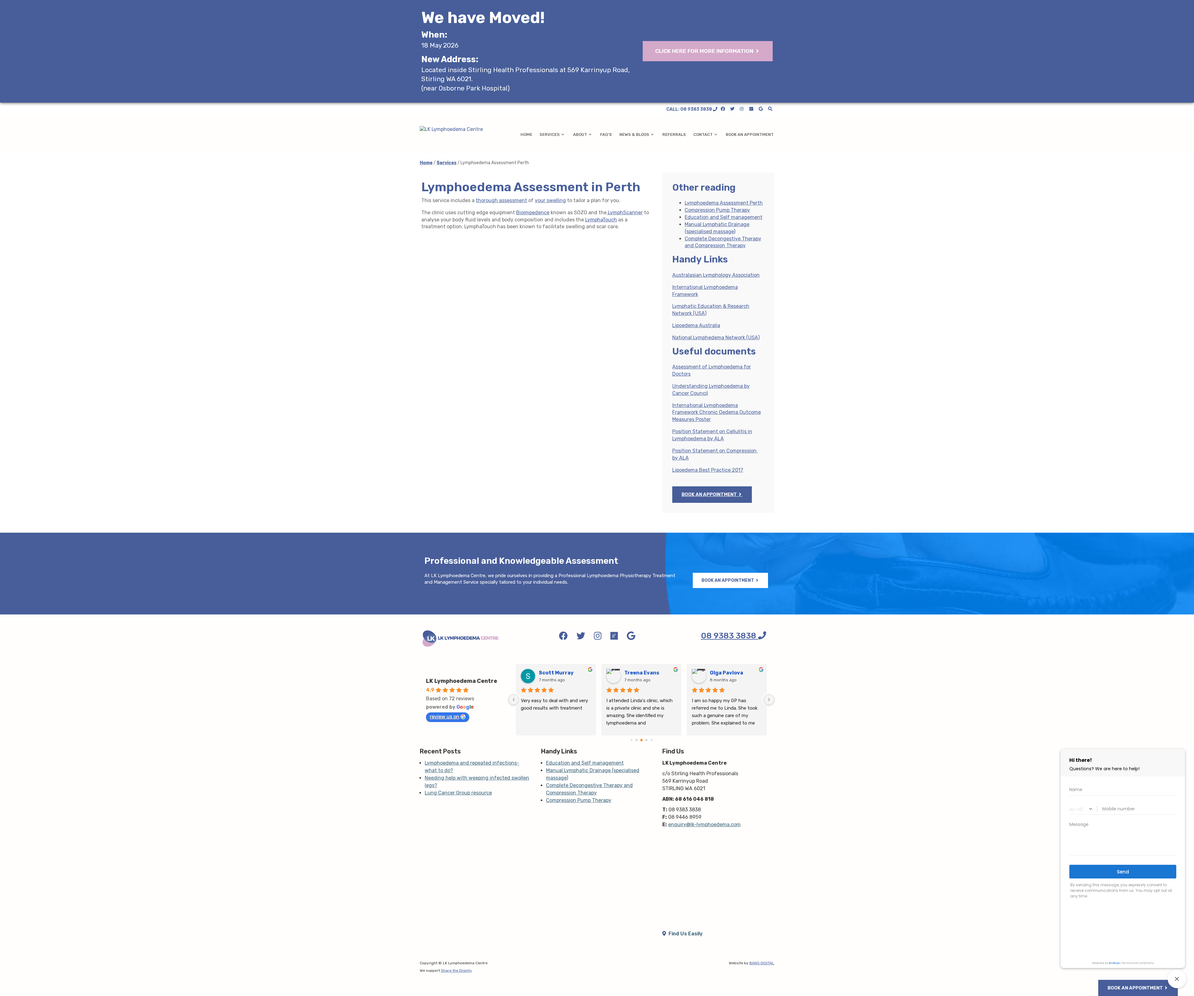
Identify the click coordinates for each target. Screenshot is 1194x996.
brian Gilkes (639, 673)
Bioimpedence (532, 212)
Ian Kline (550, 673)
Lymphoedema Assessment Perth (724, 203)
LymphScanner (625, 212)
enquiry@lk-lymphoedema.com (704, 824)
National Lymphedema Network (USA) (716, 337)
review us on (444, 717)
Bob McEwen (725, 673)
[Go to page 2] (636, 740)
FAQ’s (606, 134)
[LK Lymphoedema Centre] (461, 129)
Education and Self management (723, 217)
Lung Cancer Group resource (458, 793)
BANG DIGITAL (761, 963)
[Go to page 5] (651, 740)
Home (526, 134)
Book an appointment (750, 134)
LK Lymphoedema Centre (461, 681)
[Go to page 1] (631, 740)
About (580, 134)
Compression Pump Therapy (717, 210)
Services (549, 134)
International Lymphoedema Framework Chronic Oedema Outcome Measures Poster (716, 412)
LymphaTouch (601, 220)
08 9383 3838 (729, 636)
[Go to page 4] (646, 740)
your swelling (550, 200)
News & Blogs (634, 134)
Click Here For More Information (705, 51)
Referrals (674, 134)
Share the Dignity (456, 970)
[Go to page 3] (641, 740)
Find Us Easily (684, 934)
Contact (703, 134)
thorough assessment (501, 200)
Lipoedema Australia (696, 325)
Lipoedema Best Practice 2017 (707, 470)
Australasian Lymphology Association (716, 275)
